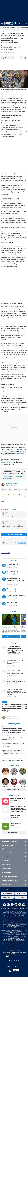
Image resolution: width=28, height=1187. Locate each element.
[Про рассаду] (4, 590)
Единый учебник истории (16, 596)
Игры (14, 611)
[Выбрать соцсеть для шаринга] (25, 57)
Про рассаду (11, 589)
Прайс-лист (5, 857)
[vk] (8, 904)
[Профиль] (26, 23)
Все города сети (6, 884)
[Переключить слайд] (25, 619)
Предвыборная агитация (9, 876)
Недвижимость (5, 20)
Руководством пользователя (14, 938)
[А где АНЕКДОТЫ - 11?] (4, 573)
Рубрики (4, 849)
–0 (25, 518)
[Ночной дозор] (4, 604)
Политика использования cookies (14, 948)
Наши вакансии (6, 868)
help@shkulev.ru (12, 926)
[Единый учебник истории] (4, 597)
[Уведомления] (22, 23)
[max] (15, 904)
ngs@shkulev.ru (20, 923)
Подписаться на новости (9, 841)
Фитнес (4, 489)
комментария (9, 58)
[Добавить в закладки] (21, 57)
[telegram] (4, 904)
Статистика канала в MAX (9, 880)
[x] (19, 904)
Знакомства (21, 20)
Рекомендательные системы (14, 950)
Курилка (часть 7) (13, 564)
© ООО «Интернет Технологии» (14, 966)
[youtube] (23, 904)
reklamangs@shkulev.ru (14, 932)
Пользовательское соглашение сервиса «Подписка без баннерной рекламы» (14, 953)
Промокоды (14, 20)
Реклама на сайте (6, 853)
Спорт (10, 489)
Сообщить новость (7, 845)
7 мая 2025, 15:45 (5, 52)
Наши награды (5, 864)
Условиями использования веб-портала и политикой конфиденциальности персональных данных (14, 941)
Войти (6, 543)
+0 (20, 518)
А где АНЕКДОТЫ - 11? (15, 571)
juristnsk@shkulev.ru (16, 925)
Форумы (14, 560)
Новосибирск (17, 489)
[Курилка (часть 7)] (4, 566)
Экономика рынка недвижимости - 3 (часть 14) (16, 580)
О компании (5, 860)
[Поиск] (19, 23)
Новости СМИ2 (5, 553)
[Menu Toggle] (2, 23)
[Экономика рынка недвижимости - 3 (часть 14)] (4, 581)
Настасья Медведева (12, 483)
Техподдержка (6, 872)
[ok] (12, 904)
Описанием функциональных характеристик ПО (14, 939)
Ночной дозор (12, 603)
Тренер (25, 489)
